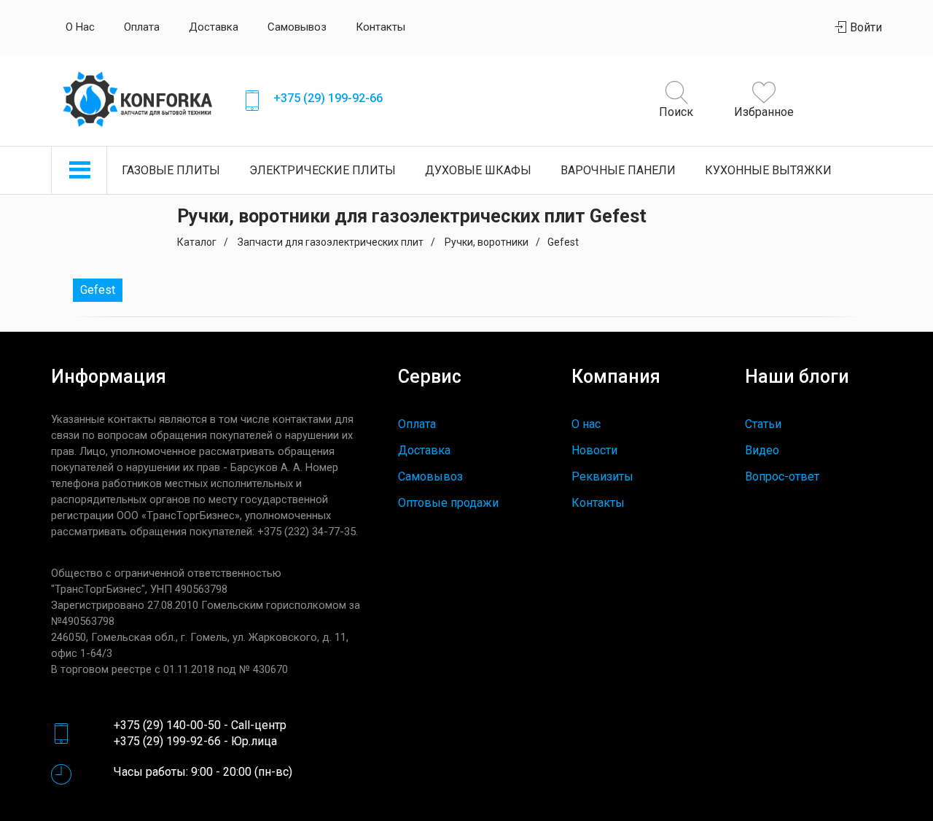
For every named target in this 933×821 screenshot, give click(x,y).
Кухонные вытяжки (768, 170)
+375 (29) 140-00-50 (167, 725)
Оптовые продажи (448, 503)
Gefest (97, 290)
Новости (594, 450)
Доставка (213, 27)
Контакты (380, 27)
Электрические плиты (322, 170)
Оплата (142, 27)
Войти (864, 27)
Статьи (763, 424)
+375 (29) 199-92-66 (328, 98)
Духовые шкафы (478, 170)
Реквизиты (602, 476)
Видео (762, 450)
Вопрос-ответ (782, 476)
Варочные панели (618, 170)
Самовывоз (297, 27)
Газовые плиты (171, 170)
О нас (80, 27)
